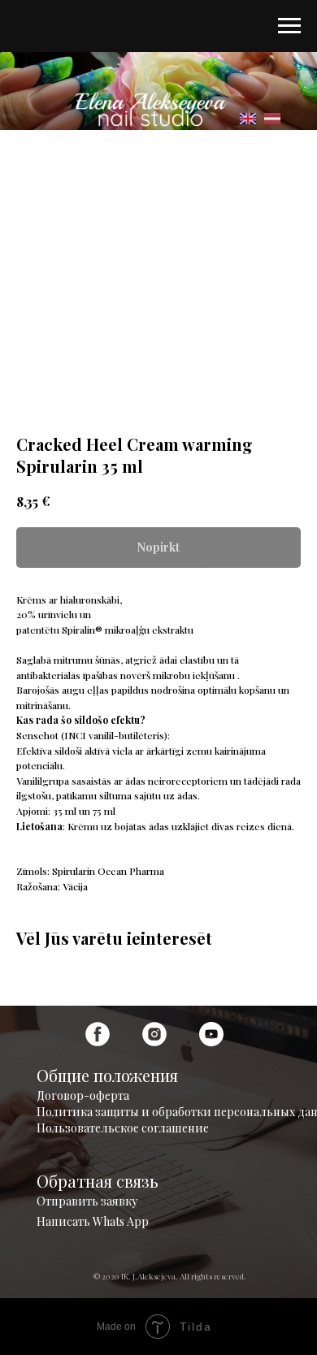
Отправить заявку (87, 1201)
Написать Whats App (93, 1221)
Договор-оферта (83, 1095)
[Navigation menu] (289, 26)
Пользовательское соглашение (123, 1128)
